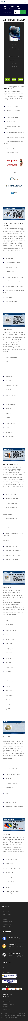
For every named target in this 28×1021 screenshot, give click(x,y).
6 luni (14, 79)
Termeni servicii (7, 916)
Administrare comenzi (8, 1004)
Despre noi (6, 912)
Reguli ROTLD (6, 926)
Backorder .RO (13, 944)
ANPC (4, 970)
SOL (4, 967)
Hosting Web (6, 972)
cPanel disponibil (13, 937)
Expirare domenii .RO (14, 953)
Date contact (6, 1001)
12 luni (21, 79)
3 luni (8, 79)
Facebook (5, 1006)
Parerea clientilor (7, 914)
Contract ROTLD (7, 924)
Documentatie (6, 1009)
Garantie (5, 919)
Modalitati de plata (7, 921)
